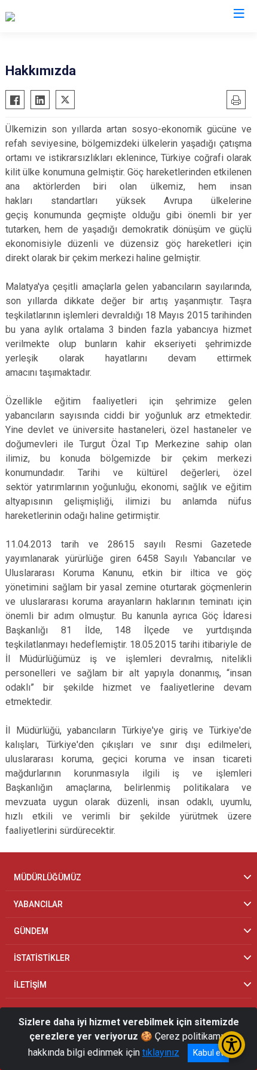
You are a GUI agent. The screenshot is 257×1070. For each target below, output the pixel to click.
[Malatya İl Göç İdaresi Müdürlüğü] (73, 16)
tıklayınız (160, 1052)
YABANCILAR (38, 904)
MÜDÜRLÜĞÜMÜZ (47, 877)
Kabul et (208, 1052)
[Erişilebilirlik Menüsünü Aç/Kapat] (231, 1044)
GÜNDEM (31, 931)
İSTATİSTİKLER (42, 958)
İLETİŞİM (30, 984)
